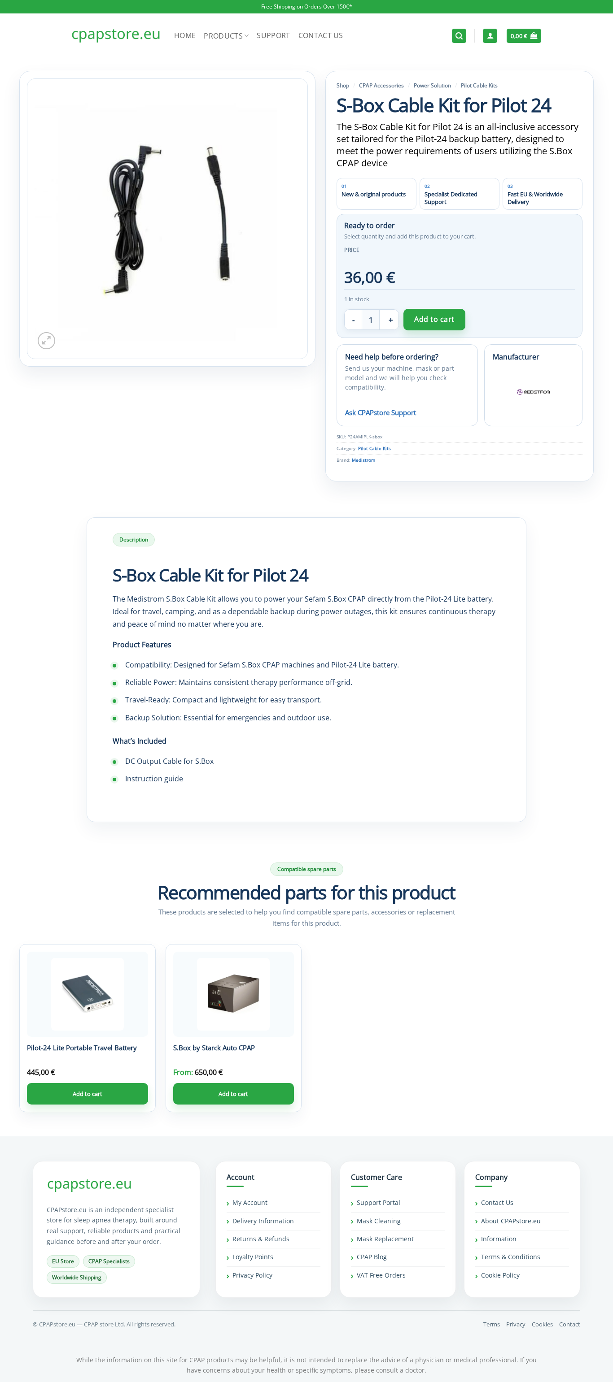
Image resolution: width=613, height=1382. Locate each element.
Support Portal (378, 1202)
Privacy (515, 1324)
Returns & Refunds (260, 1239)
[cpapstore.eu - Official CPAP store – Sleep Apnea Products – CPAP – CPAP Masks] (116, 36)
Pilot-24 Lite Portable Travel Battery (82, 1047)
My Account (249, 1202)
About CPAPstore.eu (511, 1221)
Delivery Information (263, 1221)
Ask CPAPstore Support (380, 412)
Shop (343, 85)
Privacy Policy (252, 1275)
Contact (569, 1324)
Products (223, 36)
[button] (459, 36)
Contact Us (320, 35)
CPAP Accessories (381, 85)
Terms (491, 1324)
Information (499, 1239)
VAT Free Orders (381, 1275)
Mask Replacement (385, 1239)
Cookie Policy (500, 1275)
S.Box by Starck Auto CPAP (214, 1047)
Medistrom (363, 460)
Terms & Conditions (510, 1256)
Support (273, 35)
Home (185, 35)
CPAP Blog (372, 1256)
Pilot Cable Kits (479, 85)
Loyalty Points (252, 1256)
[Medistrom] (533, 392)
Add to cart (434, 319)
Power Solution (432, 85)
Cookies (542, 1324)
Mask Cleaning (379, 1221)
